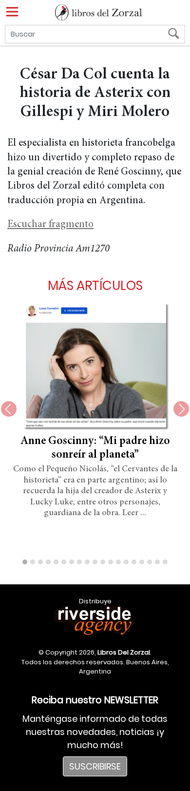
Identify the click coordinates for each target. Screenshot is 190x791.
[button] (24, 561)
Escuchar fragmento (50, 225)
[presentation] (9, 409)
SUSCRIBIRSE (95, 766)
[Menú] (12, 11)
